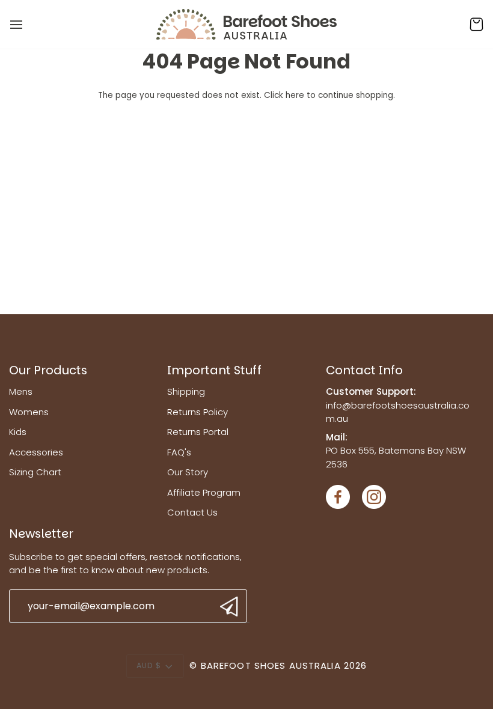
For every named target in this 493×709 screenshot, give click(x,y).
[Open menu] (27, 24)
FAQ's (179, 452)
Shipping (186, 391)
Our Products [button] (48, 370)
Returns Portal (197, 431)
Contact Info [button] (364, 370)
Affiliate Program (203, 492)
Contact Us (192, 512)
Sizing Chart (35, 472)
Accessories (36, 452)
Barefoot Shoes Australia (271, 665)
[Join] (227, 606)
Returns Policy (197, 412)
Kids (17, 431)
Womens (29, 412)
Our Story (187, 472)
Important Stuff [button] (214, 370)
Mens (20, 391)
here (295, 95)
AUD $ (149, 665)
